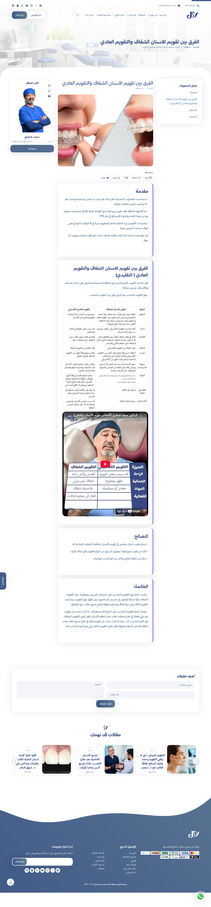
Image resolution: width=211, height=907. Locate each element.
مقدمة (193, 92)
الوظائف (141, 15)
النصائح (193, 110)
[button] (15, 761)
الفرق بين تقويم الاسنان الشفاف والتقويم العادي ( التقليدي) (181, 101)
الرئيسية (162, 15)
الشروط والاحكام (129, 856)
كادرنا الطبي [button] (119, 15)
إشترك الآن (19, 861)
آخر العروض (36, 15)
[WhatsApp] (200, 896)
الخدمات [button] (132, 15)
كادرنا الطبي (99, 860)
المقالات (186, 47)
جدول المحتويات (188, 85)
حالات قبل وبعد (129, 868)
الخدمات (100, 856)
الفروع (133, 860)
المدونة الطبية (98, 864)
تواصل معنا (131, 864)
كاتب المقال (32, 83)
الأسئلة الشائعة (98, 853)
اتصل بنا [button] (90, 15)
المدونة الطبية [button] (103, 15)
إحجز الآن (19, 15)
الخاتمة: (193, 116)
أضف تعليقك (105, 703)
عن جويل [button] (153, 15)
